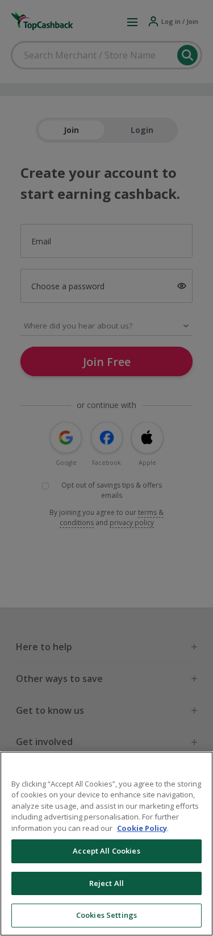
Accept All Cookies (106, 851)
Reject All (106, 883)
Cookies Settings (106, 915)
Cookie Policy (142, 828)
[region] (106, 843)
